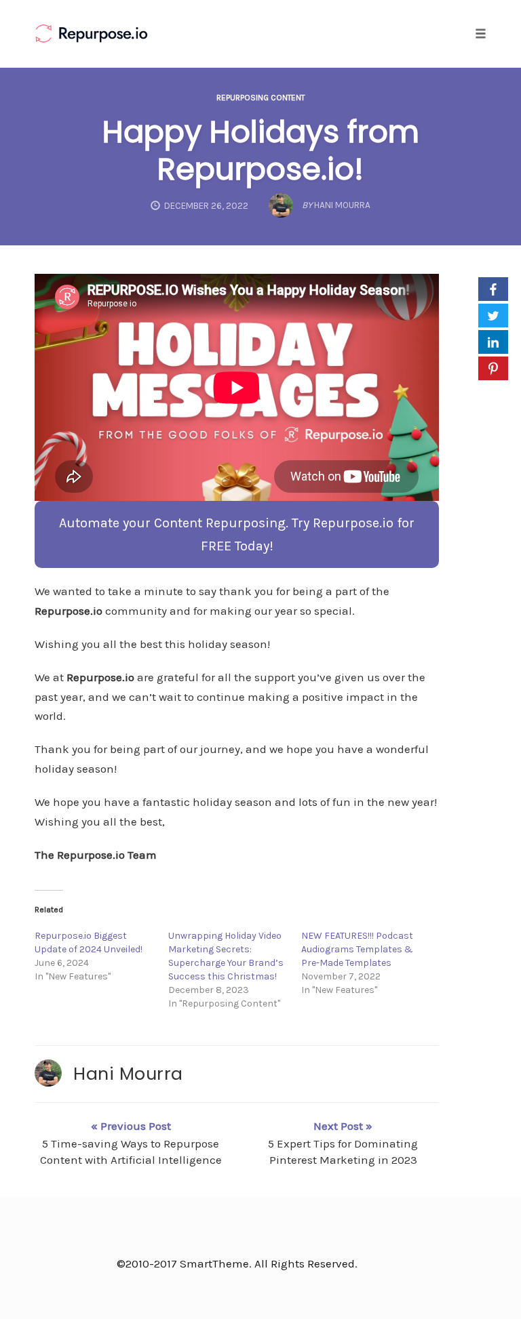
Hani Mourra (128, 1073)
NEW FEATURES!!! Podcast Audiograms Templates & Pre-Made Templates (357, 949)
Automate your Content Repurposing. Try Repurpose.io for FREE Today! (236, 534)
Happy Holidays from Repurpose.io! (260, 150)
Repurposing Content (260, 97)
